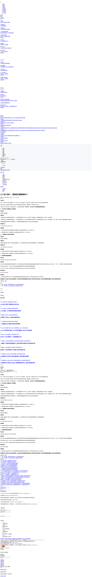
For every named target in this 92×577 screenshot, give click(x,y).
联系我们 (2, 141)
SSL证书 (2, 51)
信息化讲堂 (18, 117)
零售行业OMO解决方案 (20, 130)
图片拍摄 (5, 48)
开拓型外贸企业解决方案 (42, 127)
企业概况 (2, 134)
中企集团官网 (27, 538)
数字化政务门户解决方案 (40, 130)
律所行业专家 (15, 120)
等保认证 (6, 51)
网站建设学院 (8, 125)
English (23, 538)
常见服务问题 (22, 117)
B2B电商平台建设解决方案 (30, 130)
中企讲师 (12, 122)
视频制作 (9, 48)
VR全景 (1, 48)
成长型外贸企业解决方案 (52, 127)
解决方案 (4, 11)
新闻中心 (2, 139)
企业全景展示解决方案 (13, 127)
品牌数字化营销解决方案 (22, 127)
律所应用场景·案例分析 (8, 120)
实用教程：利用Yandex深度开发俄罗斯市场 (8, 466)
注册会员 (2, 17)
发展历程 (9, 135)
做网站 (4, 5)
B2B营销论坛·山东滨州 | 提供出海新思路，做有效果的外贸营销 (12, 482)
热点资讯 (2, 140)
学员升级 (8, 122)
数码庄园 (13, 135)
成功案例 (4, 9)
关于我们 (2, 135)
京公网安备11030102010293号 (32, 539)
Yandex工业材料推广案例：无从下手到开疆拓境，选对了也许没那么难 (13, 471)
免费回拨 (2, 560)
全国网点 (5, 143)
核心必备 (2, 59)
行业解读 (20, 120)
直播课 (1, 122)
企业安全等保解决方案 (4, 127)
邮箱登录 (20, 538)
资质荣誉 (2, 136)
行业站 (17, 538)
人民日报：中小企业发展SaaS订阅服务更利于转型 (13, 285)
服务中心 (11, 117)
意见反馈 (6, 538)
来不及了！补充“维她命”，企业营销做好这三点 (9, 474)
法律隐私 (16, 135)
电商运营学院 (3, 125)
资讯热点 (8, 179)
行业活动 (5, 140)
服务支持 (4, 10)
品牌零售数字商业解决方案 (32, 127)
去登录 (1, 571)
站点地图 (13, 538)
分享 (18, 197)
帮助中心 (2, 116)
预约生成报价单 (3, 491)
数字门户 (2, 18)
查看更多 (2, 186)
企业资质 (2, 138)
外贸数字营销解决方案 (4, 130)
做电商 (4, 7)
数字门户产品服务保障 (4, 117)
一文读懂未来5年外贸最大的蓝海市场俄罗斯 (8, 469)
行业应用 (2, 129)
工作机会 (9, 143)
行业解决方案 (3, 131)
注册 (3, 172)
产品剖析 (2, 120)
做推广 (4, 6)
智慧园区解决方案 (12, 130)
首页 (3, 174)
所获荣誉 (5, 138)
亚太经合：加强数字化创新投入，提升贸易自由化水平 (14, 284)
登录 (1, 16)
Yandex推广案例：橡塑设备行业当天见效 (8, 461)
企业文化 (5, 135)
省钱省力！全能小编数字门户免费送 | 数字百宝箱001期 (10, 479)
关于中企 (4, 12)
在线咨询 (2, 295)
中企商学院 (2, 121)
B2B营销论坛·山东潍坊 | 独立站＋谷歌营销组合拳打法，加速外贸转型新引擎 (14, 484)
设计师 (14, 117)
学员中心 (5, 122)
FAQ (19, 135)
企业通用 (2, 126)
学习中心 (2, 124)
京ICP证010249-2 (41, 539)
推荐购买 (2, 37)
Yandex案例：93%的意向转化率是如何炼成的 (8, 464)
